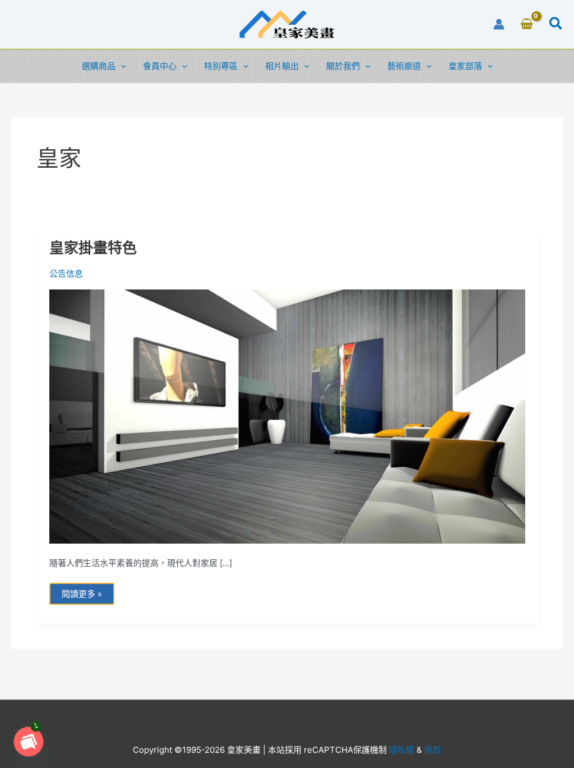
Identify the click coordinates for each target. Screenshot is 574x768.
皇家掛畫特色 (93, 247)
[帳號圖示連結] (498, 24)
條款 (431, 749)
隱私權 (401, 749)
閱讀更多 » (81, 591)
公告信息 (66, 273)
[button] (556, 25)
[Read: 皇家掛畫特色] (287, 416)
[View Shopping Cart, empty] (527, 24)
